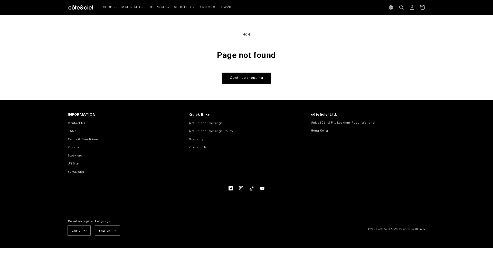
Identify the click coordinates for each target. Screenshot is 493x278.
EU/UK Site (76, 171)
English (104, 230)
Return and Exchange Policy (211, 131)
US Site (73, 163)
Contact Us (76, 123)
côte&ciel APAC (388, 229)
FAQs (72, 131)
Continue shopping (246, 78)
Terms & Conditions (83, 139)
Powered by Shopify (412, 229)
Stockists (75, 155)
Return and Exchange (206, 123)
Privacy (73, 147)
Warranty (196, 139)
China (76, 230)
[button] (391, 7)
